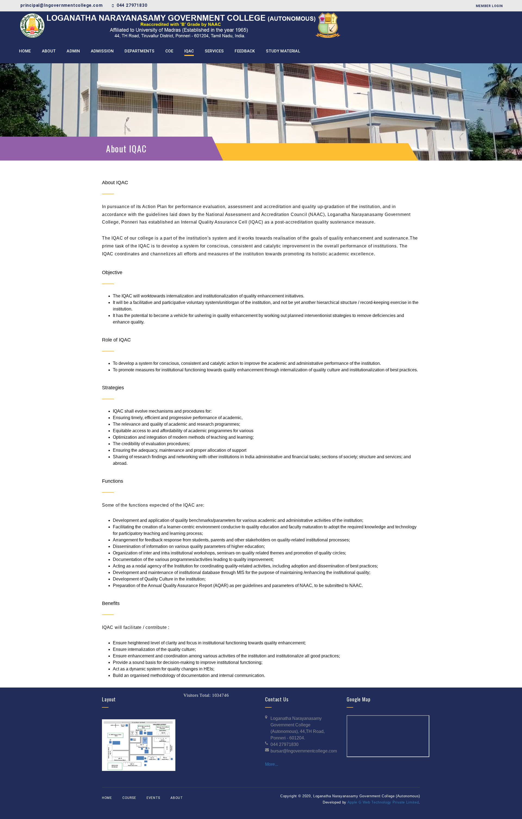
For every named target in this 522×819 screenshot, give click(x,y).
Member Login (489, 6)
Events (153, 798)
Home (107, 798)
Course (129, 798)
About (176, 798)
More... (271, 764)
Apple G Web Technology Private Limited (383, 802)
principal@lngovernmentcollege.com (61, 5)
